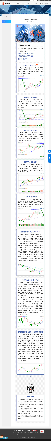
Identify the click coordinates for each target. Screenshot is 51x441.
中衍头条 (5, 21)
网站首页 (18, 3)
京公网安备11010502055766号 (25, 437)
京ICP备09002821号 (19, 437)
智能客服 (40, 0)
